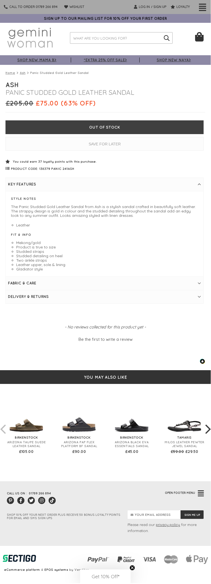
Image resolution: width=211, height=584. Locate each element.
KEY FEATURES (22, 184)
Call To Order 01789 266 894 (33, 7)
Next (208, 423)
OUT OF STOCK (104, 127)
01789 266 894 (40, 493)
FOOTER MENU (180, 492)
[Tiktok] (52, 500)
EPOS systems (56, 569)
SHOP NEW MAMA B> (37, 60)
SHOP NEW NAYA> (174, 60)
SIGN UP (160, 7)
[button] (105, 338)
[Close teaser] (132, 568)
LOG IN (144, 7)
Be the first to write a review (105, 339)
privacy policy (168, 524)
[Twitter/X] (31, 500)
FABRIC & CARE (22, 283)
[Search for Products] (166, 37)
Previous (2, 423)
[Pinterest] (10, 500)
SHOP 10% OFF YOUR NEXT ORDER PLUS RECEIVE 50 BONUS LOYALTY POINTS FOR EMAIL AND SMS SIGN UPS (63, 516)
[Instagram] (41, 500)
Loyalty (183, 7)
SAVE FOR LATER (105, 144)
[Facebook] (20, 500)
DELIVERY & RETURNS (28, 296)
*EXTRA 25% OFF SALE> (105, 60)
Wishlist (76, 7)
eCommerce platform (22, 569)
